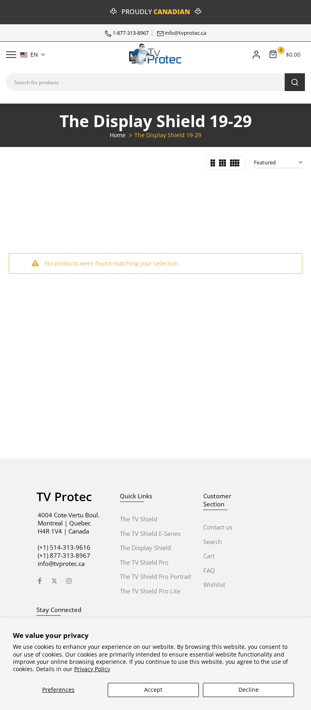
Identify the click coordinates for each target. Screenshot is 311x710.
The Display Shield (145, 548)
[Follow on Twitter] (54, 581)
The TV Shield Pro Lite (150, 591)
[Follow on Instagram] (69, 581)
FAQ (209, 570)
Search (212, 542)
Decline (249, 689)
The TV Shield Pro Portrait (155, 576)
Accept (153, 689)
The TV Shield (138, 519)
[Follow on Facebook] (39, 581)
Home (118, 135)
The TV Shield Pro (144, 562)
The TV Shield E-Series (150, 533)
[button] (33, 54)
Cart (209, 556)
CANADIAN (171, 11)
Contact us (217, 527)
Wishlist (214, 584)
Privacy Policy (92, 669)
